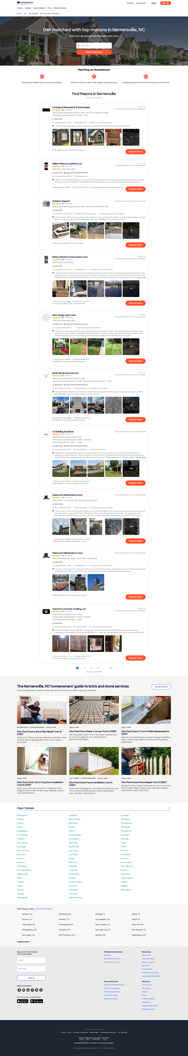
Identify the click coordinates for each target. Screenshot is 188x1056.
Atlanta (20, 890)
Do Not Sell (96, 1038)
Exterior (28, 8)
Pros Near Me (147, 969)
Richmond (125, 874)
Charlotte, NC (65, 914)
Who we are (146, 988)
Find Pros (107, 955)
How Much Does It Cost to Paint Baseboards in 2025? (145, 732)
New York (73, 862)
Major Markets (25, 808)
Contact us (146, 1002)
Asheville (73, 866)
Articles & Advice (60, 8)
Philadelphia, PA (29, 930)
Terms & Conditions (107, 1043)
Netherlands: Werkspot (108, 1032)
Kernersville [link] (33, 14)
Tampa (20, 886)
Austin (123, 843)
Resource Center (148, 962)
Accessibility (105, 1039)
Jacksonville (22, 874)
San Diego (21, 847)
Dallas (123, 847)
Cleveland (73, 890)
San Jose (21, 854)
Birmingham (22, 815)
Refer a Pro (146, 966)
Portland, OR (64, 930)
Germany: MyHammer (81, 1032)
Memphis (125, 835)
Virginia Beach (127, 878)
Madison (124, 886)
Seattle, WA (100, 935)
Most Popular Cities (25, 909)
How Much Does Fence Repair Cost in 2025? (144, 782)
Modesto (21, 839)
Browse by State (44, 909)
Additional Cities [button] (23, 942)
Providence (126, 831)
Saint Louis (73, 850)
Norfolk (124, 870)
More (49, 8)
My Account (146, 955)
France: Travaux (66, 1032)
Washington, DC (139, 935)
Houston (124, 858)
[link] (94, 111)
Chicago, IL (100, 914)
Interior (20, 8)
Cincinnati (73, 886)
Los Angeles (22, 835)
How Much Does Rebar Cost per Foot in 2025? (93, 731)
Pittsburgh (125, 827)
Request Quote (135, 152)
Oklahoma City (75, 897)
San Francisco (23, 850)
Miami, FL (136, 919)
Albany (72, 858)
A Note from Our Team (150, 973)
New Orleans (74, 819)
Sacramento (22, 843)
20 (111, 668)
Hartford (20, 862)
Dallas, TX (136, 914)
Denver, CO (27, 919)
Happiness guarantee (150, 1006)
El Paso (124, 850)
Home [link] (19, 14)
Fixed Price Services (111, 962)
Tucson (20, 823)
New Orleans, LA (102, 924)
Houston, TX (64, 919)
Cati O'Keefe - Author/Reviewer (82, 778)
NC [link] (25, 14)
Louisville (73, 815)
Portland (125, 815)
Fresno (20, 827)
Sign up (31, 978)
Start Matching (94, 52)
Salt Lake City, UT (103, 930)
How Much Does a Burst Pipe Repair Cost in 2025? (39, 732)
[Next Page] (117, 668)
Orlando (20, 882)
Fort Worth (126, 854)
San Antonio (126, 862)
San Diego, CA (28, 935)
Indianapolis (22, 897)
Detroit (72, 831)
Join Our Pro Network (112, 988)
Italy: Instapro (94, 1032)
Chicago (20, 894)
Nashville (125, 839)
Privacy (81, 1038)
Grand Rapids (75, 835)
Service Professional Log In (114, 985)
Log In (154, 3)
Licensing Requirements (151, 976)
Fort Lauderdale (24, 870)
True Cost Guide (148, 959)
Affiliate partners (148, 1009)
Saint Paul (73, 843)
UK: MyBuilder (122, 1032)
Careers (145, 992)
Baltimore (73, 823)
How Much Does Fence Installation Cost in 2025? (90, 783)
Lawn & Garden (39, 8)
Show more (141, 277)
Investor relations (148, 999)
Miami (19, 878)
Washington (22, 866)
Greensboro (74, 874)
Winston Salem (75, 882)
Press (144, 995)
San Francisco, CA (67, 935)
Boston (72, 827)
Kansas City (74, 847)
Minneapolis (74, 839)
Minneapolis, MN (66, 924)
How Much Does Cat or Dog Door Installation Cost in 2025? (40, 783)
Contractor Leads (111, 995)
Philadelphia (126, 823)
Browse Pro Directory (112, 959)
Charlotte (73, 870)
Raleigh (72, 878)
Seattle (124, 882)
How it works (147, 985)
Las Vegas (73, 854)
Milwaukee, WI (28, 924)
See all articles (161, 687)
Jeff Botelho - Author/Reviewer (30, 727)
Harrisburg (125, 819)
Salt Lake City (127, 866)
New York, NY (138, 924)
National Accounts (111, 999)
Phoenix (20, 819)
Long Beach (22, 831)
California (88, 1038)
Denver (20, 858)
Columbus (73, 894)
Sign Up (165, 3)
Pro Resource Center (112, 992)
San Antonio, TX (139, 930)
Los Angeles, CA (102, 919)
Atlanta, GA (27, 914)
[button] (60, 137)
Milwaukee (125, 890)
